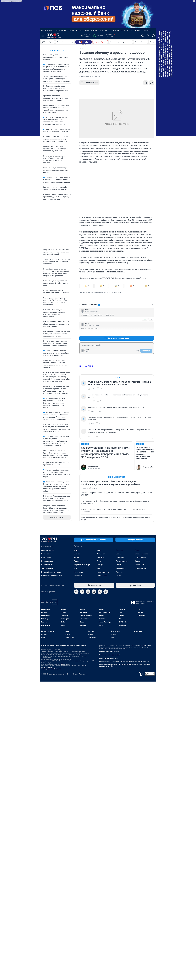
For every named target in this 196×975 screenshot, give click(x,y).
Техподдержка (47, 568)
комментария (91, 83)
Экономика (139, 565)
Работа (118, 565)
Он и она (119, 550)
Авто (76, 550)
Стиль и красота (141, 554)
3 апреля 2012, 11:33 (86, 77)
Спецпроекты (140, 568)
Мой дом (100, 565)
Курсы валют (114, 30)
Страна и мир (140, 557)
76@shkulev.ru (65, 664)
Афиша (94, 30)
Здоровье (78, 576)
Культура (100, 557)
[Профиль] (153, 35)
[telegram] (76, 591)
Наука (99, 568)
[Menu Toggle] (42, 35)
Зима (99, 550)
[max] (94, 591)
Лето (99, 561)
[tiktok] (105, 591)
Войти (87, 351)
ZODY (132, 30)
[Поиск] (142, 35)
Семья (118, 576)
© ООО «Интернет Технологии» (77, 674)
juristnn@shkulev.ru (47, 667)
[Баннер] (83, 42)
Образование (102, 576)
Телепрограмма (82, 30)
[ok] (88, 591)
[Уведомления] (148, 35)
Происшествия (122, 561)
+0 (145, 319)
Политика (120, 557)
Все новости (56, 50)
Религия (119, 572)
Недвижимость (47, 30)
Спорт (137, 550)
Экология (138, 561)
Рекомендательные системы (108, 658)
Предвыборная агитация (51, 572)
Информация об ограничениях (109, 652)
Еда (75, 568)
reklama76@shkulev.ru (144, 645)
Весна (76, 557)
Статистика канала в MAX (51, 576)
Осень (118, 554)
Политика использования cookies (110, 655)
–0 (151, 319)
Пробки (124, 30)
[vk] (82, 591)
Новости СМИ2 (86, 366)
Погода (71, 30)
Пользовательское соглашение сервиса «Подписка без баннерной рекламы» (124, 661)
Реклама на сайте (48, 550)
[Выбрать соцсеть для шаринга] (151, 82)
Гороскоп (103, 30)
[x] (100, 591)
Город (76, 561)
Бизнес (77, 554)
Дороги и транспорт (82, 565)
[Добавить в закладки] (145, 82)
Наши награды (47, 561)
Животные (78, 572)
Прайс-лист (45, 554)
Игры (137, 30)
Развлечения (121, 568)
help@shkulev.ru (56, 669)
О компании (46, 557)
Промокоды (146, 30)
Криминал (101, 554)
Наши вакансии (47, 565)
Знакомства (61, 30)
